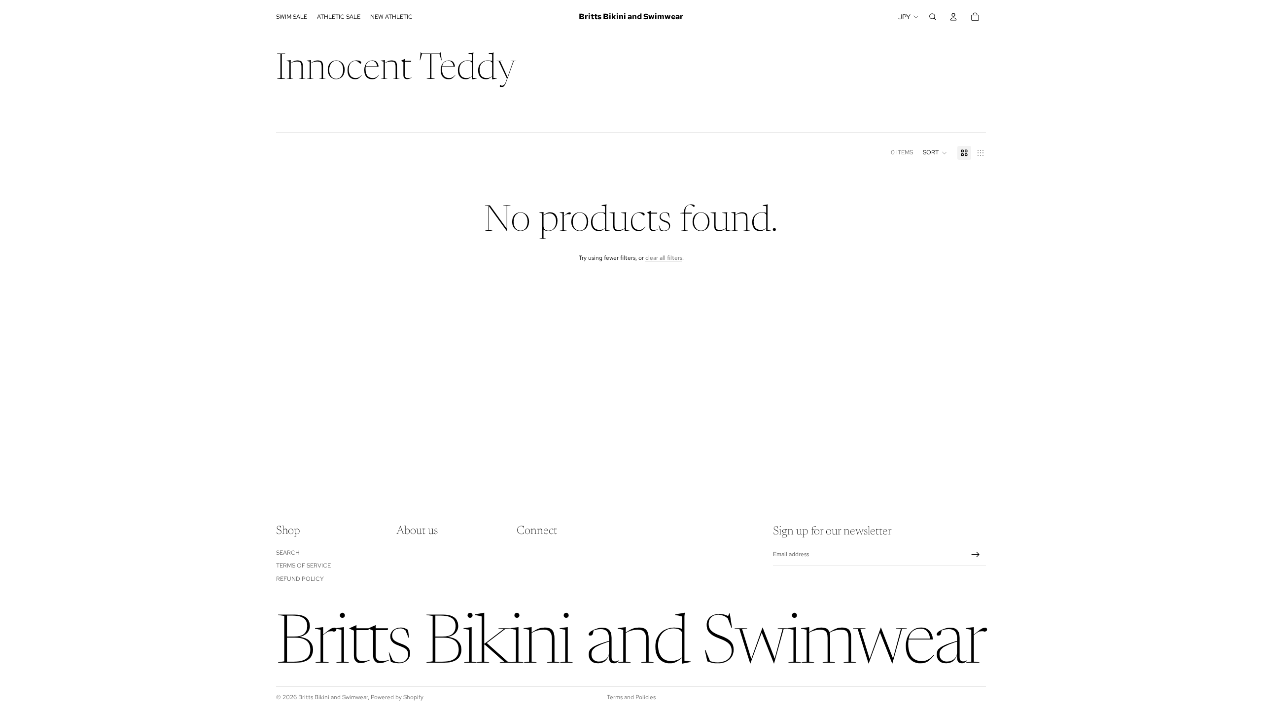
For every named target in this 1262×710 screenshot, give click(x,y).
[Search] (933, 17)
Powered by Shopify (397, 697)
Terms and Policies (631, 697)
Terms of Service (303, 565)
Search (288, 552)
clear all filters (663, 258)
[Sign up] (975, 554)
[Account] (953, 17)
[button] (935, 153)
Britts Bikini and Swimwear (333, 697)
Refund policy (300, 578)
